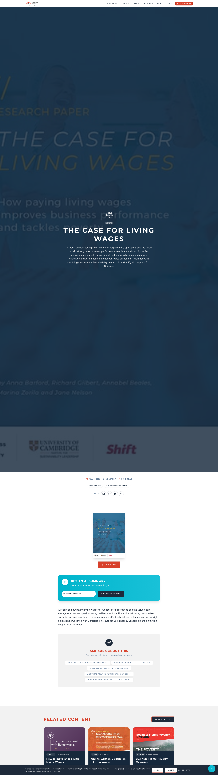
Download (105, 754)
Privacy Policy (47, 771)
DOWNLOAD (111, 565)
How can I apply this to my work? (132, 663)
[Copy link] (121, 493)
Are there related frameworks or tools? (109, 674)
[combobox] (79, 594)
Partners (148, 3)
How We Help (113, 3)
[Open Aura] (211, 768)
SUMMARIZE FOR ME (110, 594)
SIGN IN (170, 3)
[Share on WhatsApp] (109, 493)
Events (137, 3)
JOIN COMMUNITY (184, 3)
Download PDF (63, 754)
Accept (171, 770)
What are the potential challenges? (109, 668)
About (159, 3)
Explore (127, 3)
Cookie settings (185, 770)
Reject (158, 770)
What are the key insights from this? (87, 663)
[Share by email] (103, 493)
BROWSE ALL (161, 719)
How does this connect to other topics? (109, 680)
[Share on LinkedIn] (115, 493)
